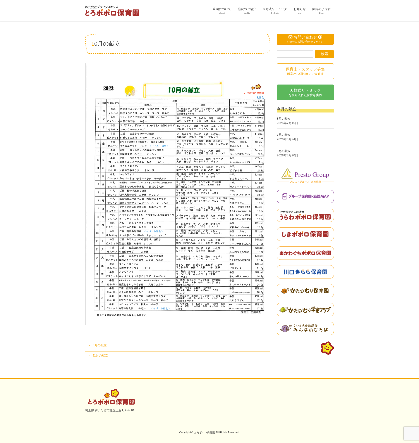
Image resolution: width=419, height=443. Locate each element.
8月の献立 (284, 118)
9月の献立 (100, 345)
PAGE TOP (405, 426)
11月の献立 (100, 355)
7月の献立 (284, 135)
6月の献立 (284, 151)
